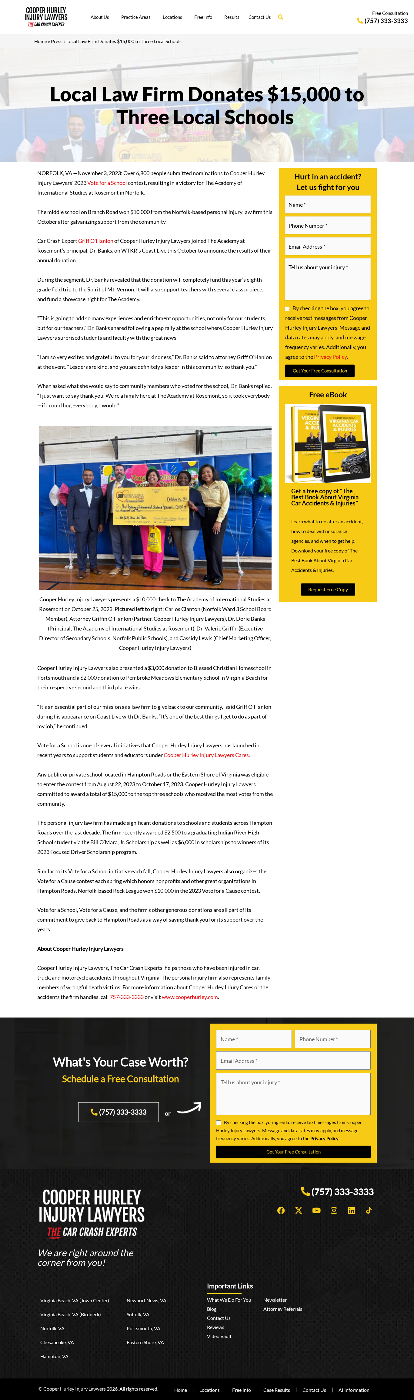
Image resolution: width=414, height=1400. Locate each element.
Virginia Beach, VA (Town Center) (74, 1300)
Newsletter (275, 1300)
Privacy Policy (330, 356)
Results (231, 17)
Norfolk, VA (52, 1328)
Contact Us (260, 17)
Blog (211, 1309)
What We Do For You (229, 1300)
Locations (172, 17)
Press (56, 41)
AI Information (354, 1390)
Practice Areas (136, 17)
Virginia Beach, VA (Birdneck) (70, 1314)
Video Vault (219, 1336)
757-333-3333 (127, 997)
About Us (100, 17)
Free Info (203, 17)
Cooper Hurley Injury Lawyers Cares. (207, 755)
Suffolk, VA (138, 1314)
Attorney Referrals (282, 1309)
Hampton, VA (54, 1356)
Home (40, 41)
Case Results (276, 1390)
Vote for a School (107, 182)
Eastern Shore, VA (145, 1342)
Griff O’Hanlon (95, 240)
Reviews (215, 1327)
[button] (280, 17)
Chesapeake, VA (57, 1342)
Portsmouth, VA (143, 1328)
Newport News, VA (146, 1300)
